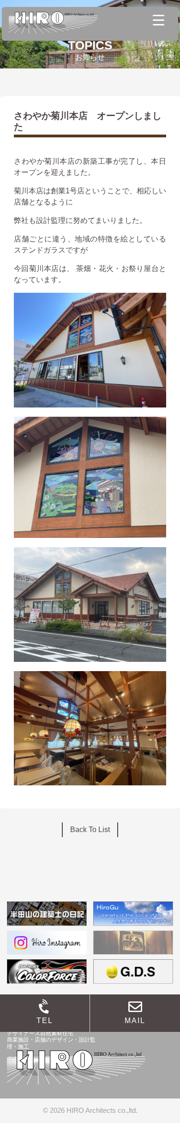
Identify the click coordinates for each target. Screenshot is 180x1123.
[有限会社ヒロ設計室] (53, 21)
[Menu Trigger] (158, 19)
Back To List (90, 829)
